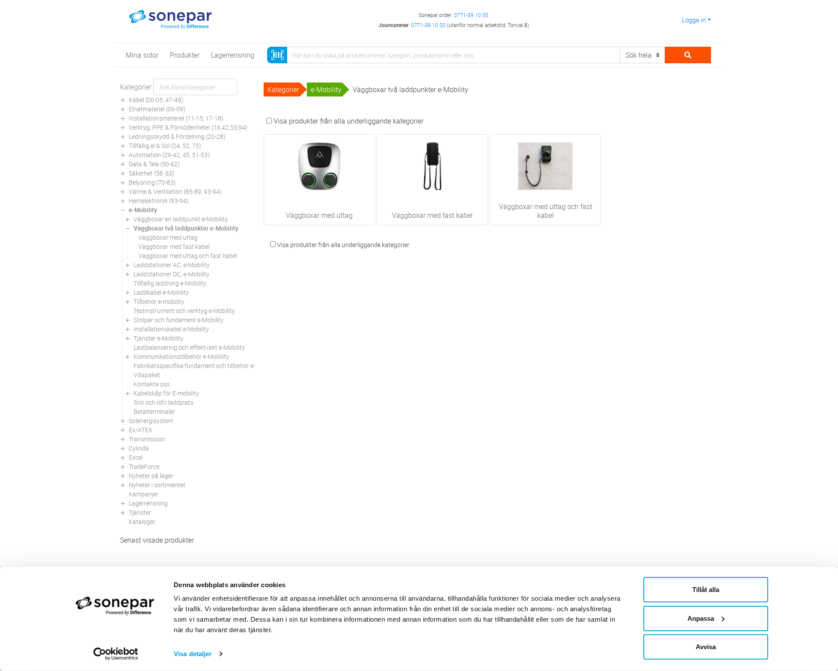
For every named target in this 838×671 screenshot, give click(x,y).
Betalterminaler (154, 411)
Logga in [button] (694, 19)
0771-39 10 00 (471, 14)
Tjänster (140, 512)
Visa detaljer (193, 653)
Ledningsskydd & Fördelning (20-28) (177, 136)
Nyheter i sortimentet (157, 485)
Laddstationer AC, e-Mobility (172, 265)
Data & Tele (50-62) (154, 164)
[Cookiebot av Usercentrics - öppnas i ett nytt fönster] (116, 654)
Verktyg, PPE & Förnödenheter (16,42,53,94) (188, 127)
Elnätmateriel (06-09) (157, 109)
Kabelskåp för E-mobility (166, 393)
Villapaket (147, 375)
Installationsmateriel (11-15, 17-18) (176, 118)
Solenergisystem (151, 420)
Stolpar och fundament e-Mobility (178, 320)
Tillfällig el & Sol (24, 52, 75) (165, 145)
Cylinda (139, 448)
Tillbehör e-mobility (159, 301)
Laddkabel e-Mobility (161, 292)
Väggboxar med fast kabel (174, 246)
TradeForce (144, 466)
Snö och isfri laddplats (163, 402)
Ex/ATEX (140, 430)
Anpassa (700, 618)
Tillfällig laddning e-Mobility (170, 283)
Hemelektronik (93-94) (159, 200)
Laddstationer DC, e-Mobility (172, 274)
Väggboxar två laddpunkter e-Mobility (186, 228)
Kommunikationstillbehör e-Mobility (181, 356)
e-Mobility (143, 210)
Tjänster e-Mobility (158, 338)
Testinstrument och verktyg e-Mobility (184, 310)
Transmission (147, 439)
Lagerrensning (148, 503)
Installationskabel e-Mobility (171, 329)
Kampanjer (143, 494)
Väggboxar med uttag (168, 237)
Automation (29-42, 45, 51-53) (169, 155)
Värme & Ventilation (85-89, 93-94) (175, 191)
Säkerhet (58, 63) (152, 173)
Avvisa (706, 646)
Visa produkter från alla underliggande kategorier (347, 121)
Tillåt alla (705, 589)
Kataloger (142, 521)
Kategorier (135, 87)
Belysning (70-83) (152, 182)
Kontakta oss (152, 384)
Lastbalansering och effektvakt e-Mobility (189, 347)
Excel (136, 457)
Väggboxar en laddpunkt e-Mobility (181, 219)
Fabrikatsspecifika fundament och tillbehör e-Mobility (205, 365)
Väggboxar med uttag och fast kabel (187, 255)
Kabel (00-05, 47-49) (156, 100)
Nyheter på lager (151, 475)
